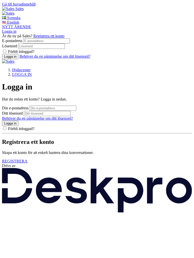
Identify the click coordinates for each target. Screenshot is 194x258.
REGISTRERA (15, 161)
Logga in (9, 31)
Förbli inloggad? (21, 51)
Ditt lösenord (12, 113)
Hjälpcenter (21, 70)
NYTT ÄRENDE (16, 27)
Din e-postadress (15, 108)
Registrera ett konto (48, 36)
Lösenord (9, 46)
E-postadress (12, 41)
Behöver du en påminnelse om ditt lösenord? (54, 56)
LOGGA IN (22, 74)
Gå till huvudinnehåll (19, 4)
